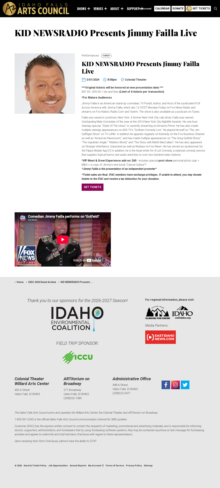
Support (133, 8)
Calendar (162, 8)
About (114, 8)
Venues (98, 8)
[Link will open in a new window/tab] (166, 385)
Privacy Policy (134, 465)
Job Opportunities (58, 465)
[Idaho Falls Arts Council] (36, 8)
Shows (81, 8)
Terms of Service (115, 465)
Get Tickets (201, 8)
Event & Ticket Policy (35, 465)
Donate (178, 8)
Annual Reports (78, 465)
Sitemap (148, 465)
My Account (144, 8)
